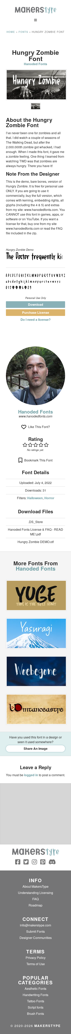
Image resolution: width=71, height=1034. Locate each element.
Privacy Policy (36, 957)
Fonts (23, 32)
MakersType (47, 1025)
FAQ (35, 899)
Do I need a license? (36, 319)
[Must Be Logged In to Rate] (35, 445)
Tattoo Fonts (35, 1001)
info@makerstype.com (35, 925)
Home (11, 32)
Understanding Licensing (35, 892)
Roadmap (35, 905)
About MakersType (35, 886)
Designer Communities (36, 937)
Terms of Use (35, 964)
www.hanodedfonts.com (35, 416)
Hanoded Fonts (35, 64)
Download (35, 304)
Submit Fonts (35, 931)
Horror (49, 498)
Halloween (35, 498)
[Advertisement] (35, 41)
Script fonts (35, 1007)
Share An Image (36, 748)
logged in (31, 775)
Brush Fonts (35, 1013)
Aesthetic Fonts (35, 988)
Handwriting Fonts (35, 995)
